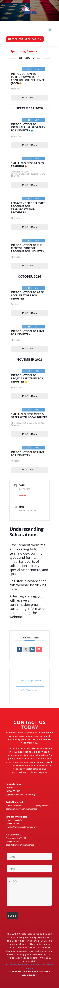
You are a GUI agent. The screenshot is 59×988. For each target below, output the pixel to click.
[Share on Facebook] (19, 649)
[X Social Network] (26, 649)
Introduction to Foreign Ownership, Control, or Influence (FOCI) (28, 78)
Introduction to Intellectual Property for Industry (28, 127)
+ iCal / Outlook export (30, 690)
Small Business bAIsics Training (27, 164)
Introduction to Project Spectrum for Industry (27, 378)
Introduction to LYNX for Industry (27, 332)
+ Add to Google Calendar (30, 680)
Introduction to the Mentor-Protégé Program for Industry (27, 248)
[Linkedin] (32, 649)
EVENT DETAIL (29, 97)
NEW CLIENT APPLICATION (24, 39)
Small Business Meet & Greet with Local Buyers (29, 415)
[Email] (39, 649)
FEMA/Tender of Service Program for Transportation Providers (28, 207)
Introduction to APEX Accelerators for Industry (27, 295)
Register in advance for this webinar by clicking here (27, 585)
